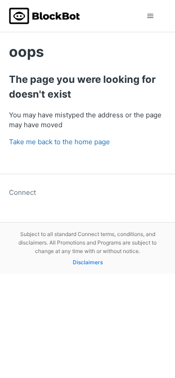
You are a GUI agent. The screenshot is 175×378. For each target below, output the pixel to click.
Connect (22, 192)
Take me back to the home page (59, 141)
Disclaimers (88, 262)
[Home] (44, 16)
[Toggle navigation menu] (150, 16)
